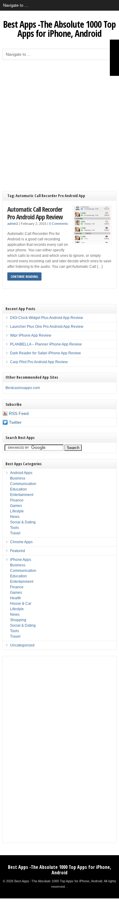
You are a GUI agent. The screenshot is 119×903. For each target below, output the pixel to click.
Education (18, 489)
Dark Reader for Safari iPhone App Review (45, 353)
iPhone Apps (20, 560)
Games (16, 506)
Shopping (18, 620)
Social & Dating (23, 522)
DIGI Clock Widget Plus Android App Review (46, 318)
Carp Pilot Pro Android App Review (39, 362)
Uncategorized (22, 645)
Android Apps (21, 473)
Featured (17, 551)
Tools (14, 528)
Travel (15, 533)
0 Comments (58, 223)
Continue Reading (24, 276)
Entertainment (21, 495)
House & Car (20, 603)
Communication (23, 484)
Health (15, 598)
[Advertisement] (59, 122)
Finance (16, 500)
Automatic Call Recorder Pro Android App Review (35, 213)
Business (17, 478)
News (15, 517)
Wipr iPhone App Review (30, 335)
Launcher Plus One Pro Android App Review (46, 326)
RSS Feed (19, 413)
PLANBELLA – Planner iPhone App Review (46, 344)
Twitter (15, 422)
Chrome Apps (21, 542)
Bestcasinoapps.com (22, 388)
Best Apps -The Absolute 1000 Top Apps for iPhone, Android (59, 29)
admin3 (12, 223)
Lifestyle (17, 511)
